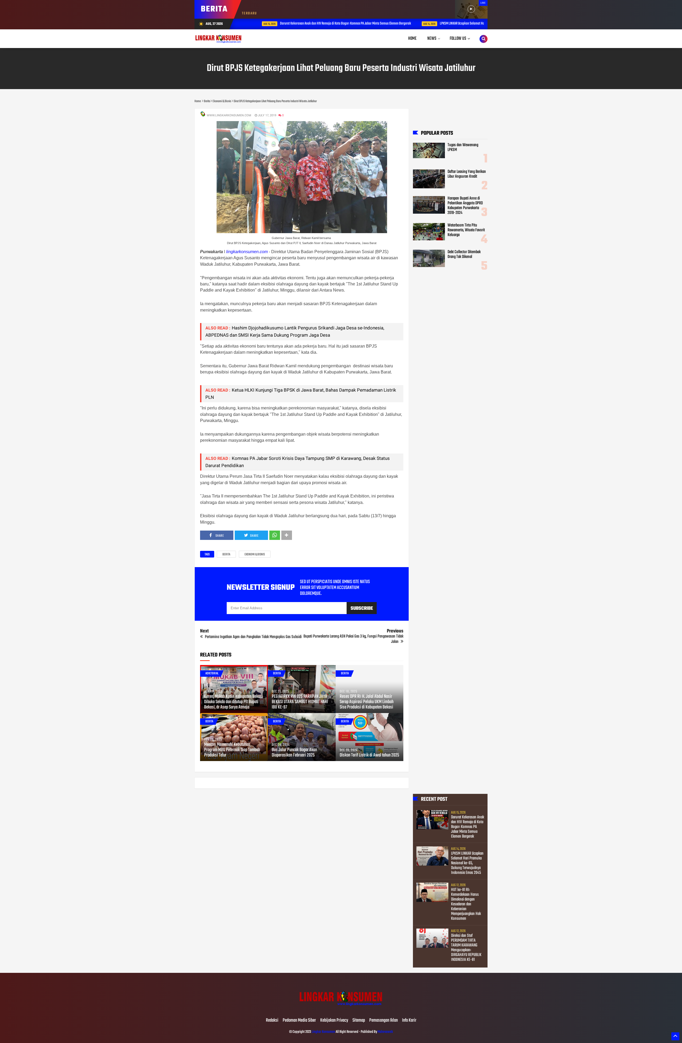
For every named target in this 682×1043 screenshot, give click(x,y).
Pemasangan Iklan (383, 1021)
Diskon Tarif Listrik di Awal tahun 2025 (369, 755)
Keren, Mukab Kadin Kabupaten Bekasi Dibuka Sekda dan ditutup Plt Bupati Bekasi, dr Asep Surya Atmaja (233, 702)
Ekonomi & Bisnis (255, 554)
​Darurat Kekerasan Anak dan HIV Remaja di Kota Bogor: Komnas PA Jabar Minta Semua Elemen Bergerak (327, 24)
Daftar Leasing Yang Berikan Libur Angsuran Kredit (467, 174)
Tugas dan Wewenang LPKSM (463, 147)
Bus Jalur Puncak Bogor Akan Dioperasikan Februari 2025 (294, 752)
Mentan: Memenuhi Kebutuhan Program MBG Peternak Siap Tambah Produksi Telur (232, 750)
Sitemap (358, 1021)
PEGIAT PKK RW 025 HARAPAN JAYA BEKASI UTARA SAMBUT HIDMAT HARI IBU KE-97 (300, 702)
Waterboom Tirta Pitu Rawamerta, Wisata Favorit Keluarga (466, 230)
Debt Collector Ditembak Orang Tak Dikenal (464, 254)
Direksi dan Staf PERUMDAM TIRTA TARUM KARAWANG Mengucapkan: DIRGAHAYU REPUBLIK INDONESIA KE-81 (466, 947)
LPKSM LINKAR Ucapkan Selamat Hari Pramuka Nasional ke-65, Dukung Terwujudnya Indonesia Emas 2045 (467, 863)
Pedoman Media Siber (299, 1021)
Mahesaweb (385, 1032)
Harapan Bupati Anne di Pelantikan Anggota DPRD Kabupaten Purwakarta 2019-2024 (465, 205)
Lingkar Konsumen (323, 1032)
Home (412, 38)
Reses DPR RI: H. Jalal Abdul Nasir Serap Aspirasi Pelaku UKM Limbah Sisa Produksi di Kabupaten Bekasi (366, 702)
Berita (226, 554)
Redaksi (272, 1021)
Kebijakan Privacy (334, 1021)
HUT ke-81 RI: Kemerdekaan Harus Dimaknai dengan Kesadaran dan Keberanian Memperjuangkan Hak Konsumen (466, 904)
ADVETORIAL (211, 673)
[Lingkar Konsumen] (341, 1009)
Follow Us (458, 38)
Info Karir (409, 1021)
